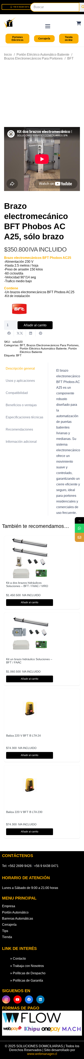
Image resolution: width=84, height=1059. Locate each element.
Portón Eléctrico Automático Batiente (43, 54)
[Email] (79, 537)
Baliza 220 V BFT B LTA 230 (24, 812)
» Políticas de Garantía (26, 980)
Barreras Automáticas (17, 918)
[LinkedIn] (40, 999)
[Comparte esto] (9, 333)
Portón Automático (15, 912)
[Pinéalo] (40, 333)
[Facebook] (29, 999)
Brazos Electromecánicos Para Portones (33, 58)
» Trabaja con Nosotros (27, 966)
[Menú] (48, 22)
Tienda (7, 937)
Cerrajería (9, 924)
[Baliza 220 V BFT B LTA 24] (29, 693)
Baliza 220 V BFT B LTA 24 (23, 735)
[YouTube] (17, 999)
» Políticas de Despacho (27, 973)
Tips (5, 931)
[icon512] (10, 22)
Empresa (8, 906)
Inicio (8, 54)
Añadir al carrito (35, 325)
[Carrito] (78, 23)
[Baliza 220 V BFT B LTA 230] (29, 770)
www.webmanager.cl (42, 1054)
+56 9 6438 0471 (46, 866)
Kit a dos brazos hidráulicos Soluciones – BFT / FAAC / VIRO (27, 584)
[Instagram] (6, 999)
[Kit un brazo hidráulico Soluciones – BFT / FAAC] (29, 617)
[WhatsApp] (79, 528)
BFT (70, 58)
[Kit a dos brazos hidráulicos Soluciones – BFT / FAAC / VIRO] (29, 541)
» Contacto (18, 958)
